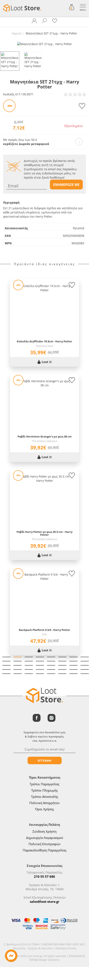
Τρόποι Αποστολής (44, 796)
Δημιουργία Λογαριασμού (44, 838)
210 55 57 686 (44, 876)
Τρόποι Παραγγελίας (44, 784)
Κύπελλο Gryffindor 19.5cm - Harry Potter (44, 341)
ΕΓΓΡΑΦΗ (44, 761)
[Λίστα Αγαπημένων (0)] (54, 20)
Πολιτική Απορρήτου (44, 803)
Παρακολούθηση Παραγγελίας (44, 850)
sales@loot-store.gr (44, 901)
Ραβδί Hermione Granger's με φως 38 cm (45, 436)
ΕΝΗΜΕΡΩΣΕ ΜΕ (66, 184)
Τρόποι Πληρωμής (44, 790)
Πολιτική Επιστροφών (44, 844)
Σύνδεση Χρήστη (44, 831)
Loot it (46, 362)
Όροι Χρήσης (44, 809)
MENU (83, 9)
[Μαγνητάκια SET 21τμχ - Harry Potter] (44, 44)
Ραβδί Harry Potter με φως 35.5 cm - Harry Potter (44, 533)
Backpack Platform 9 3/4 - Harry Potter (44, 629)
